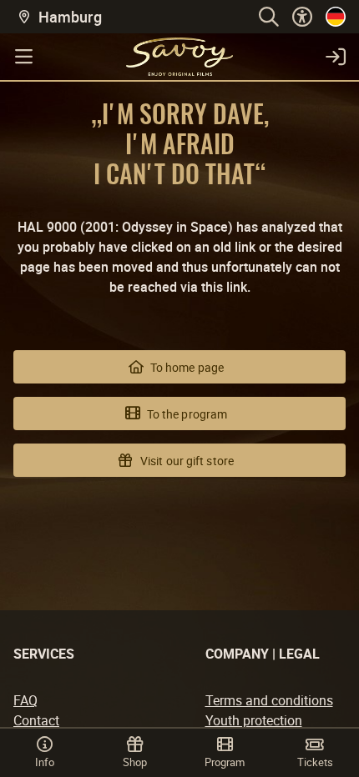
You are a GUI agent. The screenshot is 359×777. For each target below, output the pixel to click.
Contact (36, 720)
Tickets (315, 762)
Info (44, 762)
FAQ (25, 700)
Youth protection (253, 720)
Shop (135, 762)
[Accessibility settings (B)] (302, 16)
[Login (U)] (335, 56)
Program (225, 762)
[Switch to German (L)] (335, 16)
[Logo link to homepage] (179, 57)
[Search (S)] (269, 16)
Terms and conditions (269, 700)
